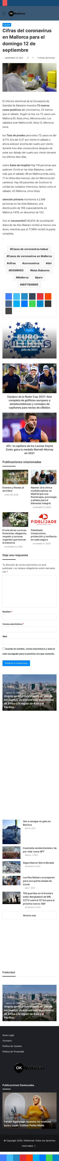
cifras (12, 263)
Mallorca (23, 277)
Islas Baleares (40, 270)
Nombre (7, 611)
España (6, 24)
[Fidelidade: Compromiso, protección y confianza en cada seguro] (44, 519)
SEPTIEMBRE (30, 284)
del (49, 263)
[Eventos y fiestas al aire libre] (15, 477)
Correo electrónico (13, 624)
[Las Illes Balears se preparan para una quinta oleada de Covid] (11, 880)
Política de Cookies (12, 1046)
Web (4, 636)
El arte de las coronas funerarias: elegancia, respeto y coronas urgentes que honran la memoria (14, 536)
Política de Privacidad (13, 1051)
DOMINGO (17, 270)
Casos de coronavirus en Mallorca (30, 256)
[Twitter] (16, 296)
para (39, 277)
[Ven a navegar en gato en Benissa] (11, 832)
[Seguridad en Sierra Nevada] (11, 867)
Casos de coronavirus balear (30, 249)
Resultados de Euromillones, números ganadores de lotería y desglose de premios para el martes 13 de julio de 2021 (30, 343)
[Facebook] (8, 296)
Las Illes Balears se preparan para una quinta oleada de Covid (39, 881)
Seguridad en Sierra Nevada (38, 862)
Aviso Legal (8, 1035)
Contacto (7, 1040)
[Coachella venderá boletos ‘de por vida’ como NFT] (11, 852)
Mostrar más (29, 915)
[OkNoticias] (17, 13)
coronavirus (31, 263)
